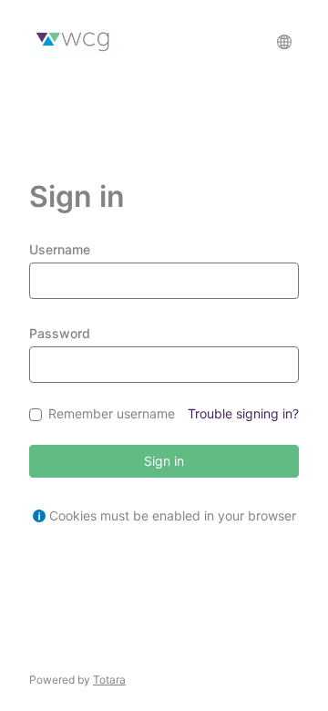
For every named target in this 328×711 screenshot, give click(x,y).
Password (59, 333)
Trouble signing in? (243, 413)
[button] (284, 42)
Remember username (111, 414)
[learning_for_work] (72, 42)
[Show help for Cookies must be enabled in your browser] (39, 516)
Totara (109, 679)
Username (59, 249)
